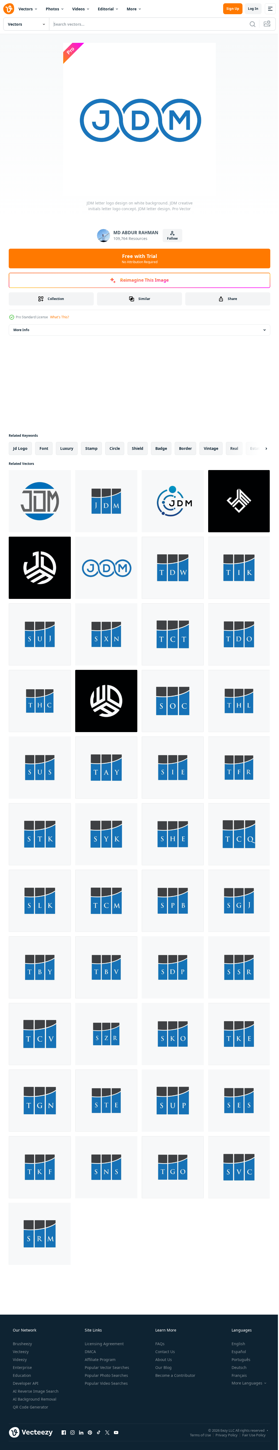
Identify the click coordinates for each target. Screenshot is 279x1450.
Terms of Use (196, 1434)
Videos (78, 8)
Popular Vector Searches (106, 1367)
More (132, 8)
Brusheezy (21, 1343)
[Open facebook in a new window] (64, 1432)
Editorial (106, 8)
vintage (211, 448)
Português (237, 1359)
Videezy (19, 1359)
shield (137, 448)
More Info (21, 330)
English (235, 1343)
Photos (52, 8)
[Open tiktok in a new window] (98, 1432)
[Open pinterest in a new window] (90, 1432)
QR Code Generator (30, 1407)
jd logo (20, 448)
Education (21, 1375)
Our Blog (163, 1367)
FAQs (159, 1343)
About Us (163, 1359)
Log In (249, 8)
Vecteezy (20, 1351)
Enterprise (21, 1367)
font (44, 448)
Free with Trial (137, 258)
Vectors (26, 8)
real (234, 448)
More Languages (243, 1383)
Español (235, 1351)
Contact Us (164, 1351)
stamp (91, 448)
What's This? (59, 317)
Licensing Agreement (103, 1343)
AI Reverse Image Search (35, 1391)
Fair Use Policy (250, 1434)
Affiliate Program (99, 1359)
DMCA (89, 1351)
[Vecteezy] (8, 8)
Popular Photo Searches (106, 1375)
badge (161, 448)
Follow (170, 238)
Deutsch (235, 1367)
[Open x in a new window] (107, 1432)
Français (235, 1375)
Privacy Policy (222, 1434)
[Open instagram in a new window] (72, 1432)
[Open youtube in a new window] (116, 1432)
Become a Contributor (175, 1375)
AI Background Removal (34, 1399)
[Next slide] (257, 448)
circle (115, 448)
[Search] (248, 24)
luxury (66, 448)
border (185, 448)
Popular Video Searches (105, 1383)
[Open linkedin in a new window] (81, 1432)
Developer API (25, 1383)
